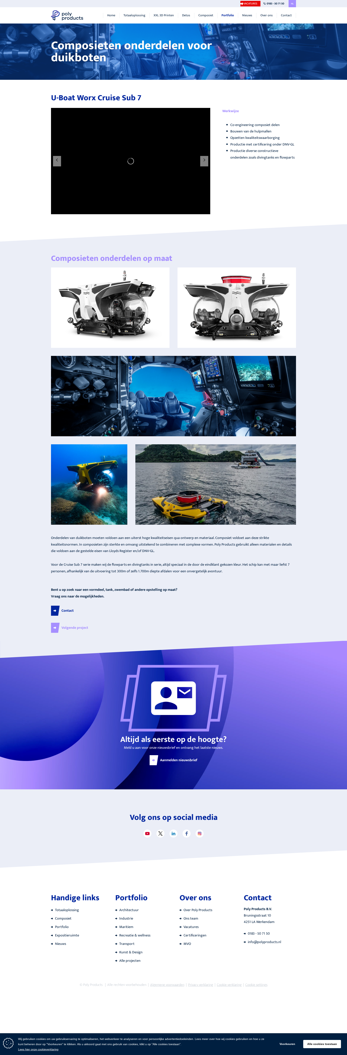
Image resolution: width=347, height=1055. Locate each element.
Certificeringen (195, 935)
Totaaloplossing (134, 15)
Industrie (126, 919)
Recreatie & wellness (134, 935)
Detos (186, 15)
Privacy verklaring (200, 985)
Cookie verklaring (229, 985)
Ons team (191, 919)
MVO (187, 944)
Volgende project (74, 628)
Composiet (205, 15)
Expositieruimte (67, 935)
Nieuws (247, 15)
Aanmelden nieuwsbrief (178, 760)
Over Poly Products (198, 910)
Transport (127, 944)
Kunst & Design (131, 952)
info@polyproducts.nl (264, 942)
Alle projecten (130, 961)
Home (111, 15)
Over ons (266, 15)
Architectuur (129, 910)
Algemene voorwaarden (167, 985)
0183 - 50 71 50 (275, 3)
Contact (286, 15)
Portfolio (227, 15)
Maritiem (126, 927)
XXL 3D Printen (164, 15)
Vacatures (250, 3)
